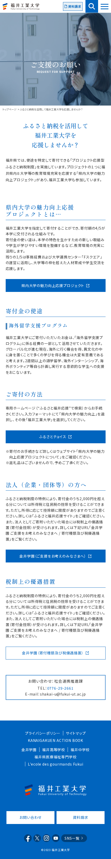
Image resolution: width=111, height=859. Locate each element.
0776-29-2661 (60, 688)
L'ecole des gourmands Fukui (55, 764)
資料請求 (74, 6)
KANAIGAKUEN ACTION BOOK (55, 740)
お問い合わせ (30, 817)
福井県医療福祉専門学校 (55, 756)
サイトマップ (76, 733)
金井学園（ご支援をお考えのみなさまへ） (52, 556)
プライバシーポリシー (42, 733)
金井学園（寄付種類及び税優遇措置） (52, 652)
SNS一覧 (72, 838)
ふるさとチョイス (52, 436)
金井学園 (29, 749)
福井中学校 (80, 749)
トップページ (9, 109)
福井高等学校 (53, 749)
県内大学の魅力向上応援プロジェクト (52, 285)
